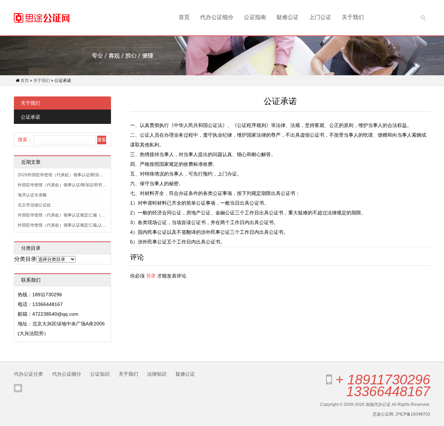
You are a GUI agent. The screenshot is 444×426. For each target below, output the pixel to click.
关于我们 (353, 17)
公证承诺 (30, 117)
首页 (184, 17)
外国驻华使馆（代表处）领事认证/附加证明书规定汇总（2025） (77, 184)
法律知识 (156, 374)
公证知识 (100, 374)
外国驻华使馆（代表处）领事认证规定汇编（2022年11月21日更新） (81, 215)
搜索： (25, 139)
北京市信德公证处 (34, 205)
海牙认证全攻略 (32, 195)
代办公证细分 (216, 17)
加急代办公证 (378, 404)
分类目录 (25, 259)
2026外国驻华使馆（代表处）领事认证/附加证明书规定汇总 (73, 174)
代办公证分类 (28, 374)
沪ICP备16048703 (412, 414)
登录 (151, 276)
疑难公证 (287, 17)
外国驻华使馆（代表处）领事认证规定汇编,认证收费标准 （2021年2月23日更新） (94, 225)
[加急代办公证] (41, 18)
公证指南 (255, 17)
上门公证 (320, 17)
